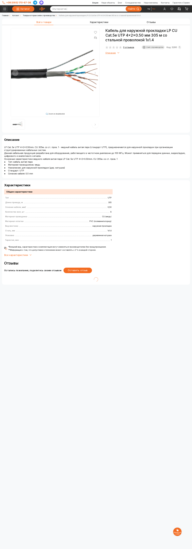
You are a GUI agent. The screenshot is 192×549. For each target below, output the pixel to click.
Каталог (15, 15)
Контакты (165, 3)
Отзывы (151, 22)
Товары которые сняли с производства (39, 15)
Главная (5, 15)
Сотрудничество (133, 3)
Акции (95, 3)
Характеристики (99, 22)
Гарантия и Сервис (181, 3)
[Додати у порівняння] (95, 38)
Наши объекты (108, 3)
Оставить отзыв (78, 270)
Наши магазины (151, 3)
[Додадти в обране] (95, 32)
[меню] (4, 8)
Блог (120, 3)
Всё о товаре (43, 22)
